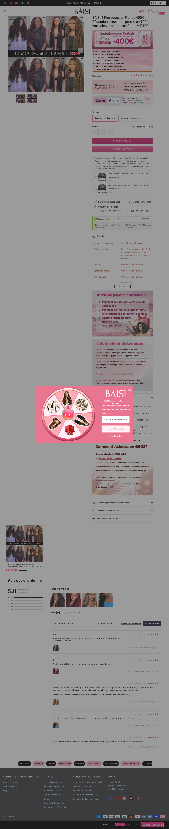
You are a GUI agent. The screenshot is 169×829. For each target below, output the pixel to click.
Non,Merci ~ (115, 436)
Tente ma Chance (115, 429)
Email (104, 413)
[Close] (129, 389)
